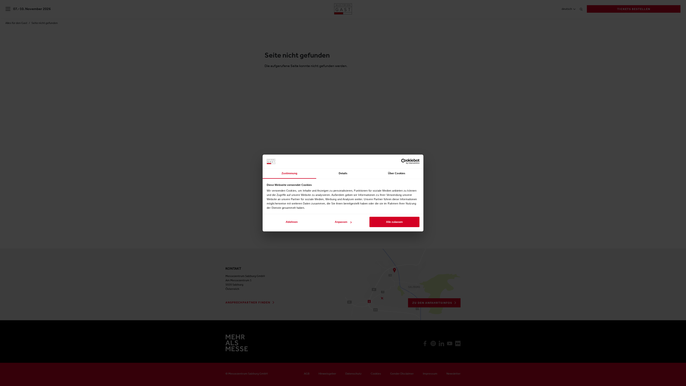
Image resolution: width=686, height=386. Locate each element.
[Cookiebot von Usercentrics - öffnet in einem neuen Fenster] (403, 161)
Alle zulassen (394, 221)
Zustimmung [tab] (289, 173)
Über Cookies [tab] (396, 173)
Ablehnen (292, 221)
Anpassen (341, 221)
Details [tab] (343, 173)
